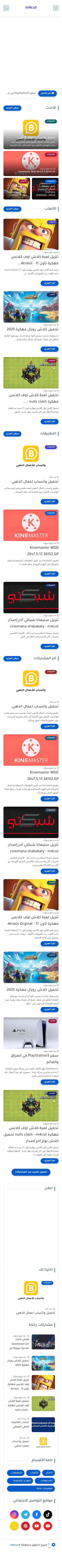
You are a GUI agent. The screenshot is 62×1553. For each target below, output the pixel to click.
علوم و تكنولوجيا (22, 1480)
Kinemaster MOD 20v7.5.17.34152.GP (37, 172)
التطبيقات (16, 1473)
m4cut (31, 8)
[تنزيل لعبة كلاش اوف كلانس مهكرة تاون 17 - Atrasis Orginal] (43, 1382)
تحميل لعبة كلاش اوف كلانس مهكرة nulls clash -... (34, 399)
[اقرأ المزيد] (50, 283)
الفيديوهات (47, 1480)
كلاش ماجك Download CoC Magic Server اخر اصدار (19, 1344)
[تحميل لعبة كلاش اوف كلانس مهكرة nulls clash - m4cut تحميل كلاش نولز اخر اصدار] (43, 1403)
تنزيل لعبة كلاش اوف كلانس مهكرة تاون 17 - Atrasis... (17, 192)
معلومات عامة (45, 1488)
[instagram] (14, 1514)
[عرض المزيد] (12, 108)
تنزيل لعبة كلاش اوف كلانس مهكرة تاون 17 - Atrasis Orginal (33, 921)
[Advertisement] (31, 54)
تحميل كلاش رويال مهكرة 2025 (33, 330)
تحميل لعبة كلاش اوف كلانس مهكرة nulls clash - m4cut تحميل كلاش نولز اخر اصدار (31, 1134)
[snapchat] (14, 1526)
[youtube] (48, 1526)
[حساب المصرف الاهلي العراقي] (43, 1424)
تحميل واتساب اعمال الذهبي (36, 137)
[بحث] (6, 8)
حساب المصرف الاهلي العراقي (20, 1424)
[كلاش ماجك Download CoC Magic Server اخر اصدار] (43, 1341)
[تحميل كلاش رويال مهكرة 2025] (43, 1363)
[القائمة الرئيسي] (56, 8)
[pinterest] (25, 1526)
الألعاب (34, 1473)
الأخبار (49, 1473)
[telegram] (25, 1514)
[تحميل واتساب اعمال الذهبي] (43, 1443)
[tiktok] (48, 1514)
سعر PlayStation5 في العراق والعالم (20, 93)
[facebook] (36, 1514)
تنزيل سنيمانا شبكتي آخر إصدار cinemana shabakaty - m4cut (45, 191)
